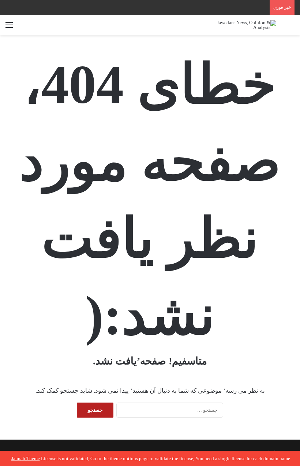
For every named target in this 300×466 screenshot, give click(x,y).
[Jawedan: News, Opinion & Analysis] (241, 25)
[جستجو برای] (291, 27)
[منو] (9, 27)
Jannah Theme (25, 458)
